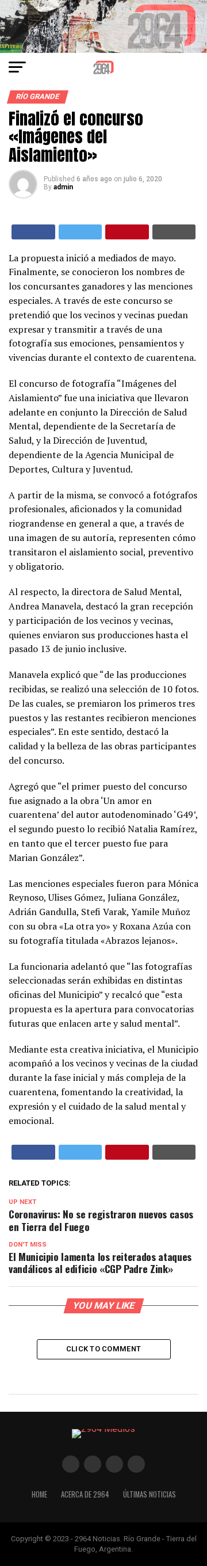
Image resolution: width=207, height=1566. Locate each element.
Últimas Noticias (149, 1494)
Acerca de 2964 (85, 1494)
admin (63, 187)
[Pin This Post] (127, 231)
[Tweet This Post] (80, 231)
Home (39, 1494)
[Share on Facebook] (33, 231)
